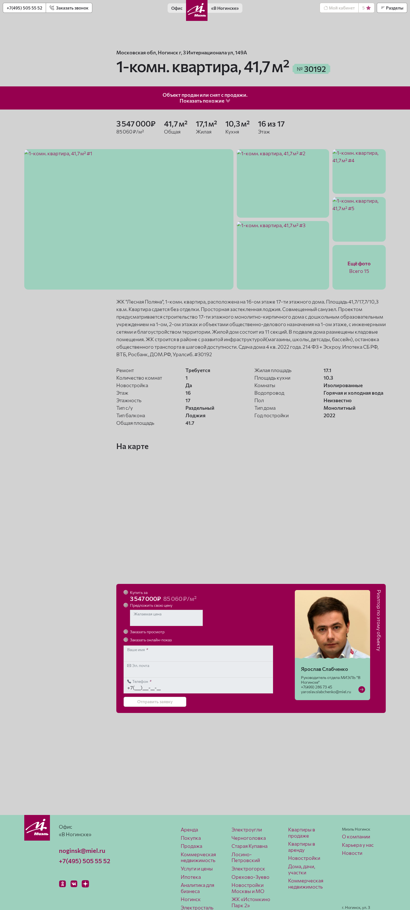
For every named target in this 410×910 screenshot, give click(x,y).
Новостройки (304, 858)
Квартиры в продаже (301, 832)
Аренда (189, 829)
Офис (176, 8)
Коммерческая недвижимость (198, 857)
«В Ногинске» (225, 8)
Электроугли (246, 829)
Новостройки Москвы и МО (247, 888)
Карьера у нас (358, 845)
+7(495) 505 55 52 (24, 7)
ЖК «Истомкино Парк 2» (250, 902)
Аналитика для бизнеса (197, 888)
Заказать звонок (71, 7)
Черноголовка (248, 838)
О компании (356, 836)
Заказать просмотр (147, 631)
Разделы (394, 7)
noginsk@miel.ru (82, 850)
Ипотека (191, 877)
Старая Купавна (249, 846)
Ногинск (191, 899)
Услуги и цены (197, 868)
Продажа (191, 846)
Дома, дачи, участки (301, 869)
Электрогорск (248, 868)
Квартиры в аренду (301, 847)
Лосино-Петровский (245, 857)
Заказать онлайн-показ (151, 639)
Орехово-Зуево (250, 877)
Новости (352, 853)
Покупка (191, 838)
